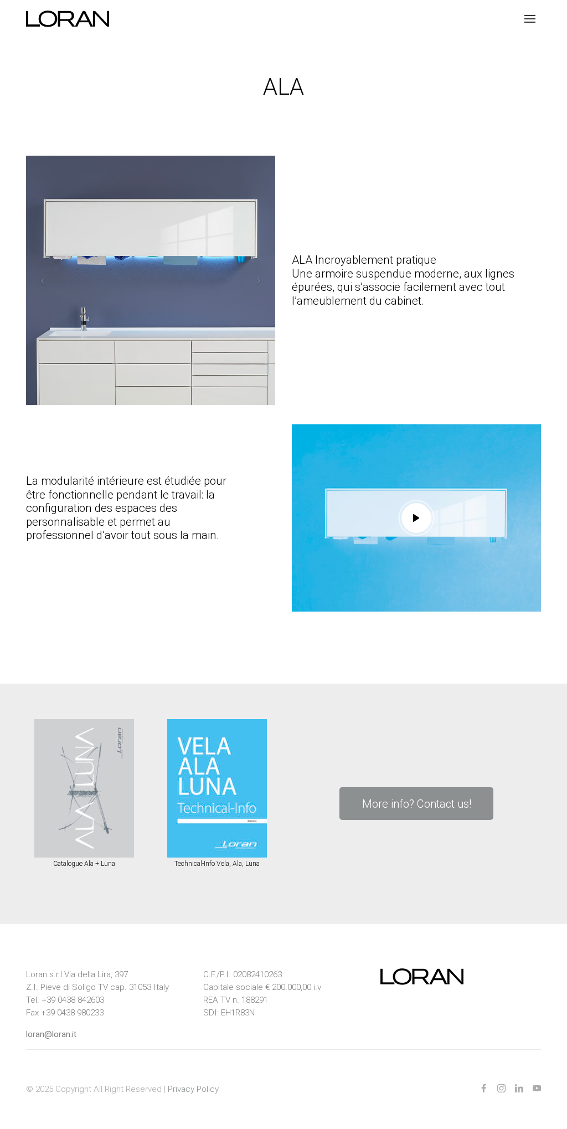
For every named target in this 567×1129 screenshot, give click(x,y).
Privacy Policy (193, 1089)
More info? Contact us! (416, 803)
